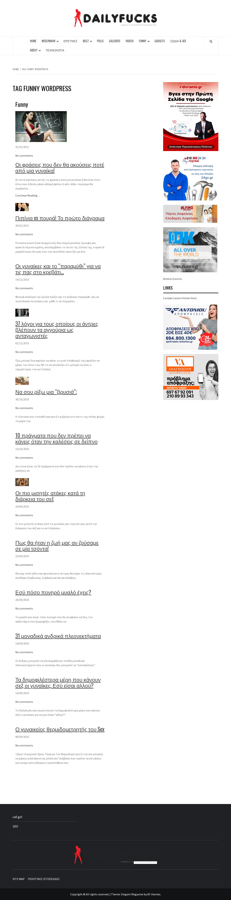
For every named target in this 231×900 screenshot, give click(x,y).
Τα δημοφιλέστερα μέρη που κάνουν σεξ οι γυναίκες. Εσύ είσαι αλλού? (58, 682)
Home (33, 41)
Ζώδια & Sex (178, 41)
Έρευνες (70, 41)
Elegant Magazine (132, 894)
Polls (100, 41)
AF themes (153, 894)
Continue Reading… (27, 195)
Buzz (86, 41)
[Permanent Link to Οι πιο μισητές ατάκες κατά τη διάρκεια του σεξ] (22, 482)
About (34, 50)
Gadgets (159, 41)
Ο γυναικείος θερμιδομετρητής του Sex (59, 729)
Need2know (48, 41)
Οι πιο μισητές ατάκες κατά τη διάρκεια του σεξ (50, 496)
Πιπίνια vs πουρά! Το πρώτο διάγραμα (59, 218)
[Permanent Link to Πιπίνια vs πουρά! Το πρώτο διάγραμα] (22, 207)
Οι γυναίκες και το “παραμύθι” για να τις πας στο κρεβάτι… (58, 269)
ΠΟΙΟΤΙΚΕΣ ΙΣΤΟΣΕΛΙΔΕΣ (44, 879)
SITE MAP (19, 879)
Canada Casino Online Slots (180, 298)
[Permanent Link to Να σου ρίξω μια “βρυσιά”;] (22, 380)
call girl (17, 817)
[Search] (211, 41)
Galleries (114, 41)
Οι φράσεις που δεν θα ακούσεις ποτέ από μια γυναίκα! (59, 167)
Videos (130, 41)
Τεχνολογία (55, 50)
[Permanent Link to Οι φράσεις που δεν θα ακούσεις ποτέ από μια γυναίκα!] (41, 126)
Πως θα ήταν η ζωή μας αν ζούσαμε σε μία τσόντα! (57, 545)
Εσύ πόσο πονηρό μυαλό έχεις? (53, 592)
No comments (24, 155)
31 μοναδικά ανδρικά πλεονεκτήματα (58, 636)
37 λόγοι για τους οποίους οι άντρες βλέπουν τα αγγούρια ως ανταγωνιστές (56, 329)
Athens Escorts (172, 279)
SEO (15, 826)
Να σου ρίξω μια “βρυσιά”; (46, 391)
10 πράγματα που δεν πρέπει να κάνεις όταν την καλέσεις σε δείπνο (56, 438)
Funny (142, 41)
